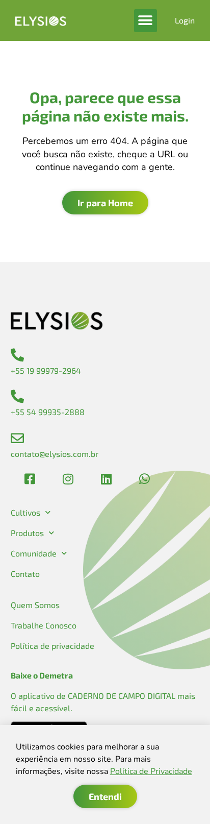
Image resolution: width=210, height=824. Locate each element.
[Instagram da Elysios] (68, 479)
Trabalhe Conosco (43, 625)
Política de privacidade (52, 645)
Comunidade (34, 553)
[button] (145, 20)
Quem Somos (35, 605)
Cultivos (25, 512)
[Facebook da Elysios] (29, 479)
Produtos (27, 533)
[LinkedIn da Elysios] (106, 479)
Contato (25, 573)
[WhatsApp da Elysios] (145, 479)
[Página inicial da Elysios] (40, 20)
